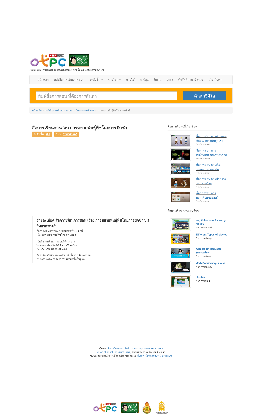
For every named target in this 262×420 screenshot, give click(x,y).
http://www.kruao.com (151, 348)
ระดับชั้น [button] (95, 79)
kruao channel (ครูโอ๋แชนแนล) (114, 352)
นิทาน (157, 79)
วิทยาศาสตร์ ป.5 (85, 110)
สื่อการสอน (166, 355)
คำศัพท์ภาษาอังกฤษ (190, 79)
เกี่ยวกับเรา (215, 79)
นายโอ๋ (130, 79)
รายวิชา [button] (113, 79)
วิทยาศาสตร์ (70, 134)
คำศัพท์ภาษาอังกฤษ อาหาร (210, 263)
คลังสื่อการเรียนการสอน (69, 79)
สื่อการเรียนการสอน (148, 355)
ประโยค (200, 277)
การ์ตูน (144, 79)
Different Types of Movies (211, 234)
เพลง (170, 79)
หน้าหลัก (43, 79)
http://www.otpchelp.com (122, 348)
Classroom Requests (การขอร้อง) (209, 250)
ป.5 (48, 134)
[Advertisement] (131, 28)
